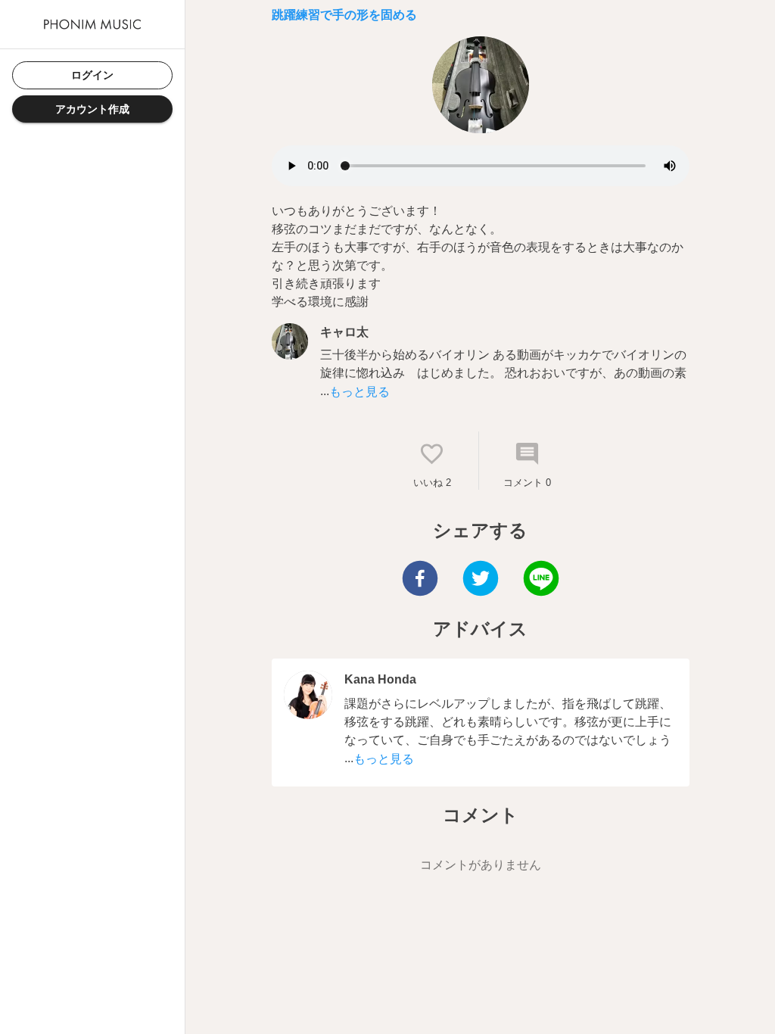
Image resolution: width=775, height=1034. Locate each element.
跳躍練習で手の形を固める (344, 14)
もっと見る (359, 391)
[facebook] (420, 580)
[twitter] (480, 580)
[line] (541, 580)
